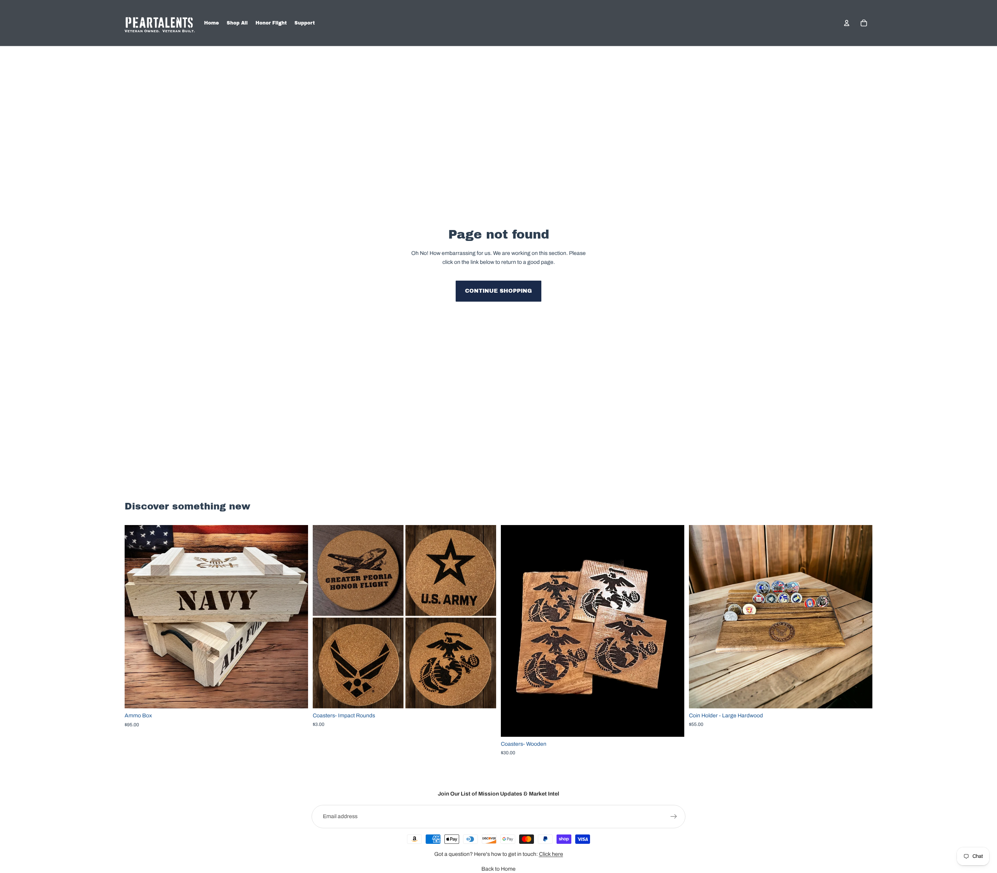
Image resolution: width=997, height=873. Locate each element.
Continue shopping (498, 291)
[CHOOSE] (296, 696)
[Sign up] (674, 816)
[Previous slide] (324, 616)
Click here (551, 854)
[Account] (846, 23)
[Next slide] (484, 616)
